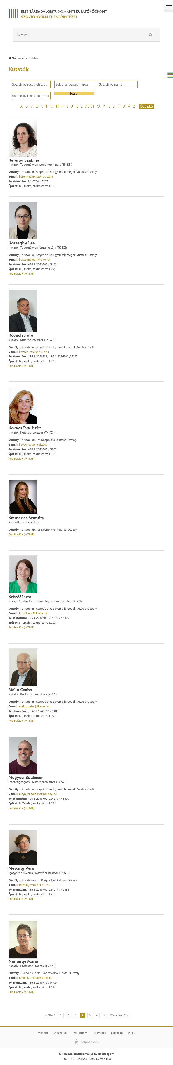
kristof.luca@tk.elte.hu (33, 613)
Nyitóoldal (17, 58)
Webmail (43, 1033)
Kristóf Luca (20, 596)
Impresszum (80, 1033)
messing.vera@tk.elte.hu (34, 885)
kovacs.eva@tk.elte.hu (33, 444)
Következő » (119, 1015)
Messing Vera (21, 868)
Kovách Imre (21, 335)
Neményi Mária (23, 961)
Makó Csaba (20, 689)
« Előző (50, 1015)
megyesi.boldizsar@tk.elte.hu (38, 794)
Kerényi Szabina (24, 160)
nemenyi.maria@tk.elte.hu (35, 978)
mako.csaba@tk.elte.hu (34, 706)
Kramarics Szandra (26, 517)
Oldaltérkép (61, 1033)
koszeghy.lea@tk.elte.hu (34, 259)
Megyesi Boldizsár (26, 777)
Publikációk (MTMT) (21, 273)
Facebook (117, 1033)
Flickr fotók (99, 1033)
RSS (132, 1033)
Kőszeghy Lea (22, 243)
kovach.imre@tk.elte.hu (34, 352)
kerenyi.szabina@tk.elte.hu (36, 176)
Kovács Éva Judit (25, 428)
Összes (146, 106)
